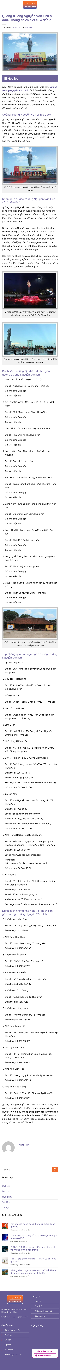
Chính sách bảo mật (43, 1311)
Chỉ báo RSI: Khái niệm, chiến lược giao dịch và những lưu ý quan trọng (32, 1248)
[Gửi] (55, 1169)
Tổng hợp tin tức (12, 1330)
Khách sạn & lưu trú (14, 1354)
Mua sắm (7, 1196)
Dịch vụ (6, 1185)
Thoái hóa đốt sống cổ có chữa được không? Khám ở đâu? (33, 1237)
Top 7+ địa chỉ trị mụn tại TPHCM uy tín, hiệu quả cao (33, 1260)
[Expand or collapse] (54, 78)
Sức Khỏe (7, 1202)
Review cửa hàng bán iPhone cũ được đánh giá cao (32, 1225)
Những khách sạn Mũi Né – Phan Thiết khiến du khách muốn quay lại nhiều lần (33, 1271)
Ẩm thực (8, 1335)
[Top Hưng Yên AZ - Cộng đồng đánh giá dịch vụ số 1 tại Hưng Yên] (30, 5)
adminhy (28, 28)
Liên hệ (38, 1301)
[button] (3, 4)
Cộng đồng (40, 1316)
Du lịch (5, 1191)
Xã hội (5, 1207)
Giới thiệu (39, 1306)
